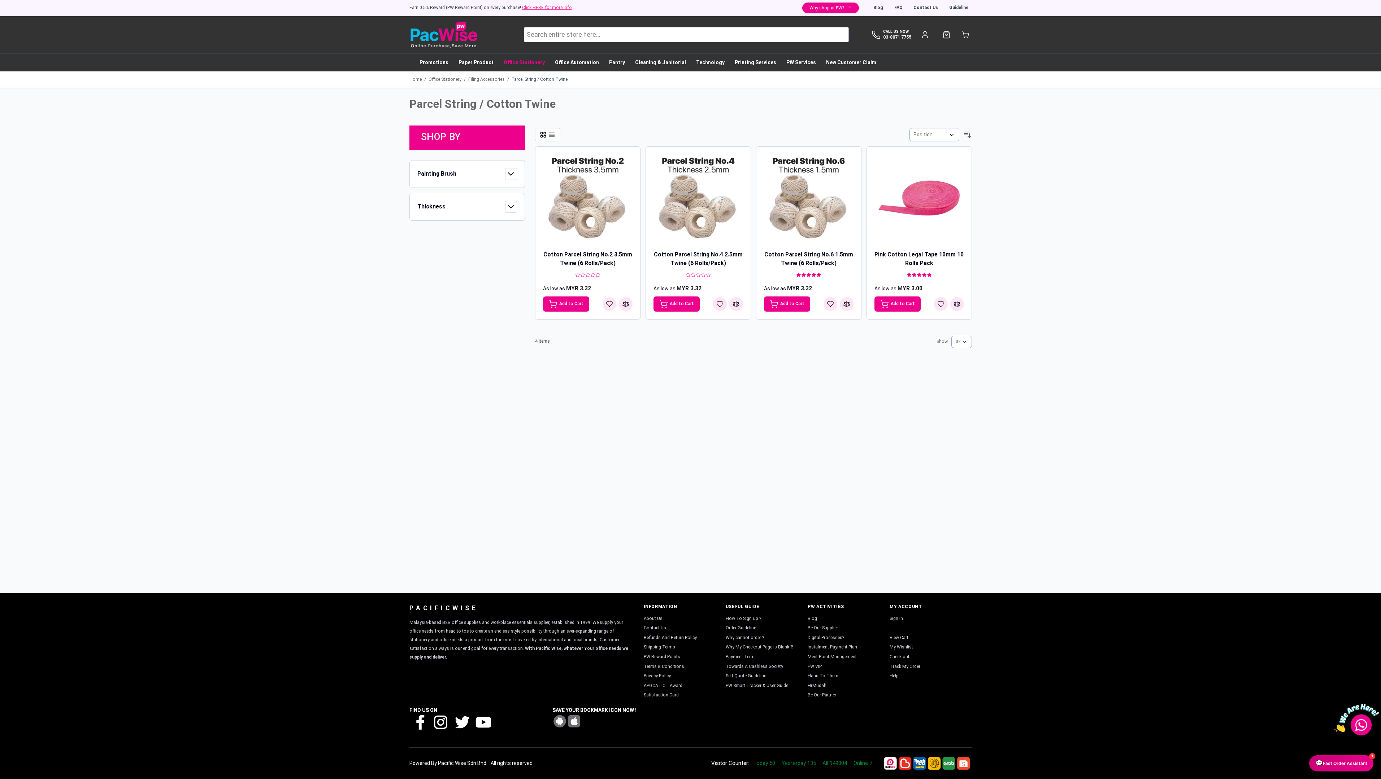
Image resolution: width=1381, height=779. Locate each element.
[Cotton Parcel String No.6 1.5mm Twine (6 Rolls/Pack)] (809, 199)
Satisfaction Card (661, 694)
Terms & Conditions (664, 666)
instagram (440, 722)
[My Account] (925, 34)
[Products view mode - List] (552, 134)
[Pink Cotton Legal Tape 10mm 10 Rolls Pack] (919, 199)
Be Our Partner (822, 694)
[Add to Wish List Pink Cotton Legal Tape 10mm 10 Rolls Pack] (941, 304)
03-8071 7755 (897, 37)
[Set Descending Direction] (967, 135)
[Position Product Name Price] (934, 134)
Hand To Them (823, 675)
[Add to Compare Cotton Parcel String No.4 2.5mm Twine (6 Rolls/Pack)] (736, 304)
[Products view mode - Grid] (543, 134)
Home (415, 79)
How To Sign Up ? (743, 618)
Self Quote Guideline (746, 675)
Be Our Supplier (823, 627)
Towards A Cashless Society (754, 666)
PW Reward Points (662, 656)
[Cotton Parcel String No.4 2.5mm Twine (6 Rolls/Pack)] (698, 199)
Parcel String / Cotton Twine (540, 79)
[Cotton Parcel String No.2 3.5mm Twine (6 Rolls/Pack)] (588, 199)
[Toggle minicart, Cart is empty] (965, 34)
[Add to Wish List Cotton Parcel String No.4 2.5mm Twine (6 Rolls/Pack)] (720, 304)
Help (894, 675)
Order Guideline (741, 627)
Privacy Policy (657, 675)
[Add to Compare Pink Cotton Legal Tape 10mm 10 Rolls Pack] (957, 304)
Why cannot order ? (745, 637)
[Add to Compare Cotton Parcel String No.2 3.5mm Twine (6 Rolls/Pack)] (626, 304)
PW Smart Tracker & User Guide (757, 685)
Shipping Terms (659, 647)
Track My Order (905, 666)
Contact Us (925, 7)
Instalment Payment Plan (832, 647)
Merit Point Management (832, 656)
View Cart (899, 637)
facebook (419, 722)
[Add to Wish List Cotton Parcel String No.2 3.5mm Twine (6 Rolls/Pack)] (609, 304)
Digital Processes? (826, 637)
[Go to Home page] (443, 34)
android (559, 721)
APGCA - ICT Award (663, 685)
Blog (878, 7)
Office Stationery (445, 79)
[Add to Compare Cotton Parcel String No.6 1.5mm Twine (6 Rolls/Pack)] (847, 304)
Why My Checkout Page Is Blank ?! (759, 647)
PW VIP (815, 666)
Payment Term (740, 656)
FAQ (898, 7)
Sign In (896, 618)
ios (574, 721)
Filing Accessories (486, 79)
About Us (653, 618)
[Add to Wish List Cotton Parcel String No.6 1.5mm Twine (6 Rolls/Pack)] (830, 304)
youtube (482, 722)
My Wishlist (901, 647)
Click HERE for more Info (547, 7)
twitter (461, 722)
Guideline (958, 7)
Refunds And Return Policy (670, 637)
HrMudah (817, 685)
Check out (899, 656)
